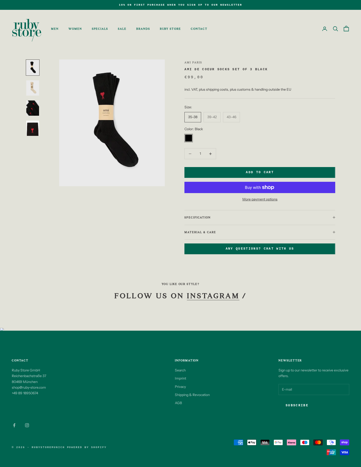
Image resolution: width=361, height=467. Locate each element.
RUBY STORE (170, 28)
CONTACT (199, 28)
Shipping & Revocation (192, 395)
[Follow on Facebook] (14, 425)
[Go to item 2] (33, 88)
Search (180, 370)
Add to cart (260, 172)
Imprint (180, 378)
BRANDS (143, 28)
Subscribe (297, 405)
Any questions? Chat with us (260, 249)
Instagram (213, 295)
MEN (55, 28)
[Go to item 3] (33, 108)
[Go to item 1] (33, 67)
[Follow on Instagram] (27, 425)
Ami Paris (193, 62)
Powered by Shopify (87, 447)
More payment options (260, 199)
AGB (178, 403)
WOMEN (75, 28)
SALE (122, 28)
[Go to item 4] (33, 128)
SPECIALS (100, 28)
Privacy (180, 386)
